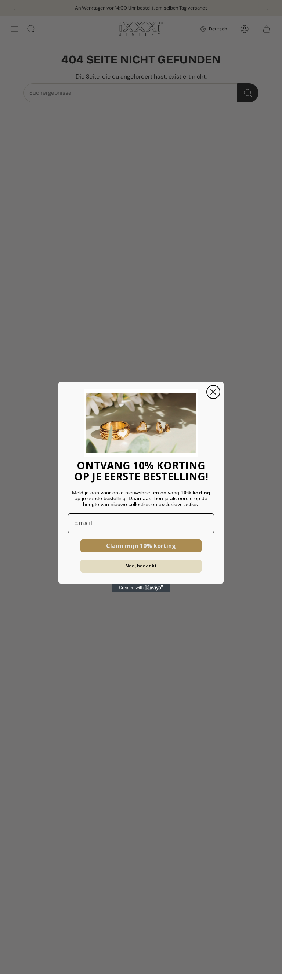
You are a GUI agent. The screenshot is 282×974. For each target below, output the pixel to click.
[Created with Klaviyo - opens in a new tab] (141, 588)
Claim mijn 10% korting (141, 546)
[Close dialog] (213, 392)
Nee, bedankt (141, 566)
